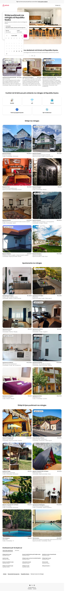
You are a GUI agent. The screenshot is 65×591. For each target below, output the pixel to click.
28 (16, 51)
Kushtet (34, 588)
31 (6, 53)
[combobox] (16, 27)
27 (14, 51)
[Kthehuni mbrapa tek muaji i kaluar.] (6, 35)
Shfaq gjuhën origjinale (42, 1)
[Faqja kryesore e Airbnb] (6, 5)
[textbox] (10, 32)
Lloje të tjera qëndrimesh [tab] (8, 550)
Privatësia (30, 588)
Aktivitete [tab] (17, 550)
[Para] (34, 56)
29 (19, 51)
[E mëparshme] (30, 56)
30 (21, 51)
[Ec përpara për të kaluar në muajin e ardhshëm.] (21, 35)
